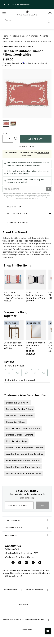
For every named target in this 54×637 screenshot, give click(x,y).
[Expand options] (50, 207)
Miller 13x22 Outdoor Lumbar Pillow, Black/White (35, 295)
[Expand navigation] (6, 13)
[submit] (49, 22)
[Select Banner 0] (4, 4)
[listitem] (18, 402)
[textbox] (7, 139)
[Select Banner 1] (6, 4)
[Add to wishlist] (16, 138)
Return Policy (43, 152)
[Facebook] (34, 562)
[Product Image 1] (13, 123)
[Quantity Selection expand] (10, 139)
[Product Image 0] (6, 123)
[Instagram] (13, 562)
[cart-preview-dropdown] (50, 13)
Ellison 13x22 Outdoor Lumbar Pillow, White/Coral (13, 295)
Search (9, 20)
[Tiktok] (20, 562)
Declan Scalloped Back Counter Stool (13, 344)
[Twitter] (40, 562)
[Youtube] (27, 562)
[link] (27, 206)
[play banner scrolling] (8, 4)
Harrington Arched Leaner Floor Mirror (35, 345)
